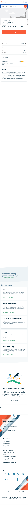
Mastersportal (7, 443)
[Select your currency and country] (5, 466)
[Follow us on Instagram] (22, 474)
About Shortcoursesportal (10, 426)
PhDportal (6, 446)
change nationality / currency (7, 238)
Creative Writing (4, 189)
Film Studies (4, 20)
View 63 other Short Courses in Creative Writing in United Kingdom (13, 193)
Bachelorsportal (7, 441)
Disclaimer (24, 491)
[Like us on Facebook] (5, 474)
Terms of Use (4, 492)
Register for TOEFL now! (9, 340)
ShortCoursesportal (8, 450)
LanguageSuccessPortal (9, 459)
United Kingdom (18, 58)
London (9, 58)
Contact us (6, 435)
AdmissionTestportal (8, 452)
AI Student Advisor (8, 428)
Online (9, 20)
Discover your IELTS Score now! (11, 326)
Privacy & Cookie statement (17, 492)
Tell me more (14, 400)
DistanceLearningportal (9, 448)
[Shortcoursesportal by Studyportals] (5, 2)
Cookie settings (9, 492)
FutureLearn (4, 25)
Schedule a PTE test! (8, 297)
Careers (5, 433)
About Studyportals (8, 424)
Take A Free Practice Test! (9, 312)
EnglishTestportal (7, 454)
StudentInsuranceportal (9, 456)
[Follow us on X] (18, 474)
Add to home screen (10, 479)
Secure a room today (8, 354)
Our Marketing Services (9, 430)
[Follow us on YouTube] (13, 474)
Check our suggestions (14, 32)
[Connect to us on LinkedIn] (9, 474)
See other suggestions (8, 277)
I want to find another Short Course (14, 131)
